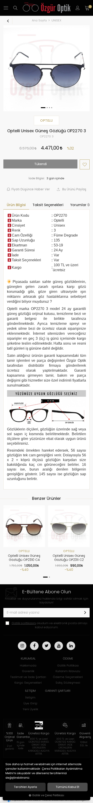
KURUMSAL (28, 658)
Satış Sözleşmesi (68, 682)
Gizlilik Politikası (68, 665)
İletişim (30, 697)
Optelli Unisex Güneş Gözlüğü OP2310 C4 (24, 557)
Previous (9, 68)
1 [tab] (45, 577)
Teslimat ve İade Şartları (28, 677)
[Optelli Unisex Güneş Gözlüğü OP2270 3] (46, 68)
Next (84, 68)
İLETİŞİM (30, 690)
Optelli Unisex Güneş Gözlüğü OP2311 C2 (69, 557)
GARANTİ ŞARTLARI (57, 690)
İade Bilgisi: (37, 178)
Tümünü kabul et (67, 787)
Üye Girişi (30, 703)
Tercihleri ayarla (25, 787)
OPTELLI (24, 551)
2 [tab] (49, 577)
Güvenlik (28, 671)
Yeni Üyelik (30, 709)
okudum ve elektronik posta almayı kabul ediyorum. (49, 625)
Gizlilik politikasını (24, 623)
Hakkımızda (28, 665)
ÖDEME (68, 658)
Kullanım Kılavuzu (68, 671)
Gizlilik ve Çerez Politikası (48, 795)
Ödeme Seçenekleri (68, 677)
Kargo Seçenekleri (28, 682)
